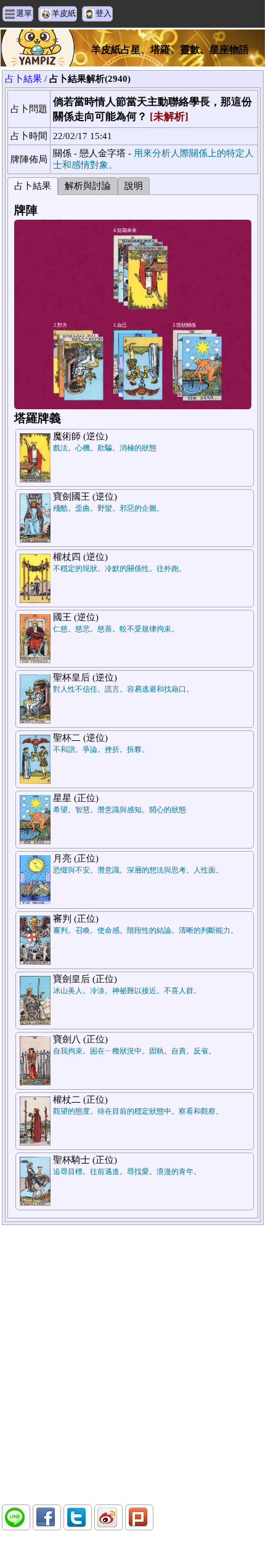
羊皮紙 (64, 13)
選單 (24, 13)
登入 (103, 13)
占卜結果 (23, 79)
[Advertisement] (132, 1364)
